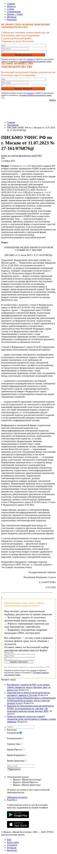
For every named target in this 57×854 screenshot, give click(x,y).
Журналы (11, 17)
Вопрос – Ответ (15, 14)
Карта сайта (13, 842)
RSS (9, 839)
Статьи (10, 9)
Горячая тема (13, 744)
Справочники (14, 11)
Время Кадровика (16, 755)
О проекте (12, 845)
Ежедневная (13, 732)
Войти (52, 100)
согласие (30, 59)
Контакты (12, 850)
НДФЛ (38, 155)
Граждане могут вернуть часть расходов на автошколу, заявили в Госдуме (28, 693)
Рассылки (12, 19)
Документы (13, 125)
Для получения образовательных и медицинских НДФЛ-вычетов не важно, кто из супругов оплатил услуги (31, 700)
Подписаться (14, 769)
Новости (11, 6)
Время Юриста (14, 749)
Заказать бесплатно (23, 55)
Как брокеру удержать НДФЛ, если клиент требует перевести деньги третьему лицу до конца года (29, 687)
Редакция (11, 847)
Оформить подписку (17, 797)
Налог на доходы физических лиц (18, 155)
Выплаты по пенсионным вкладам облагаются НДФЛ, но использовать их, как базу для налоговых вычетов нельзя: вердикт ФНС (30, 708)
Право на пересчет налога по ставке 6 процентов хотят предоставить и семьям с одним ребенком (31, 719)
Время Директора (16, 760)
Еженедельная (14, 738)
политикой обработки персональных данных (35, 61)
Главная (11, 3)
